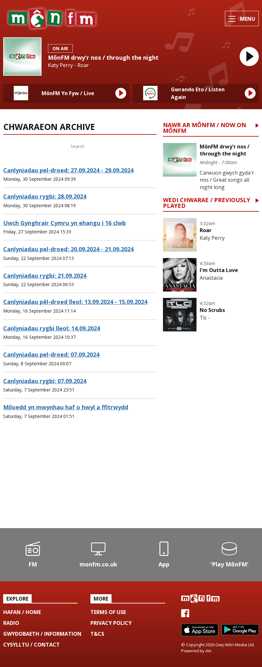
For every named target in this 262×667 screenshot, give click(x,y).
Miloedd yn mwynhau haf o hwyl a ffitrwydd (65, 407)
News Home (25, 146)
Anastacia (211, 277)
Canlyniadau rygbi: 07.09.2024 (44, 381)
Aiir (208, 651)
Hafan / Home (22, 612)
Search (122, 146)
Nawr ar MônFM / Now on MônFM (204, 128)
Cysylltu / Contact (31, 644)
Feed (58, 146)
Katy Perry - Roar (68, 65)
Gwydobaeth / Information (42, 633)
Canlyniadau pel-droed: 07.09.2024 (51, 354)
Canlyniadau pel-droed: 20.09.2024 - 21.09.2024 (68, 249)
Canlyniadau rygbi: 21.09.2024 (44, 275)
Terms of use (108, 612)
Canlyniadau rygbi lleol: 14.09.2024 (51, 328)
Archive (67, 158)
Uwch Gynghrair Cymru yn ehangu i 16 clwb (64, 223)
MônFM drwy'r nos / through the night (103, 57)
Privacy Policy (111, 622)
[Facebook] (185, 615)
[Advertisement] (80, 477)
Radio (11, 622)
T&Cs (97, 633)
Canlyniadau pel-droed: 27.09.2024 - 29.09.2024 (68, 170)
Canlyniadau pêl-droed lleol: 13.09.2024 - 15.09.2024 (75, 302)
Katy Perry (212, 237)
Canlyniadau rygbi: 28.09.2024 (44, 196)
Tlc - (205, 317)
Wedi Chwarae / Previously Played (206, 203)
